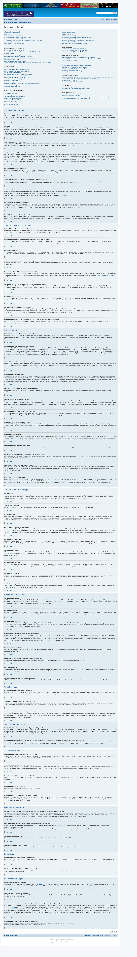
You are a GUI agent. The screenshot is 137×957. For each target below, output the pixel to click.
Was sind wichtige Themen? (10, 101)
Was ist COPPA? (8, 34)
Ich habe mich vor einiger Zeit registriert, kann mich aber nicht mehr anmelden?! (23, 40)
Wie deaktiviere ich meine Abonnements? (72, 81)
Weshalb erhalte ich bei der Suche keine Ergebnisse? (75, 67)
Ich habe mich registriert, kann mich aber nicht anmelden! (18, 37)
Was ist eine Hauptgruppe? (68, 41)
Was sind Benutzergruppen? (69, 35)
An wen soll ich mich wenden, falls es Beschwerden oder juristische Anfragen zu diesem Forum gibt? (86, 97)
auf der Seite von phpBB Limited (54, 886)
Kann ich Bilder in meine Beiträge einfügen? (14, 96)
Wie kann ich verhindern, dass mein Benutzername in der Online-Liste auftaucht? (23, 51)
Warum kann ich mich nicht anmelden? (13, 38)
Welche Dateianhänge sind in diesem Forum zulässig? (75, 87)
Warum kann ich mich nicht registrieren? (13, 35)
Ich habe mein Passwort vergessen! (12, 41)
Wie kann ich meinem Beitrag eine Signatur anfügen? (16, 71)
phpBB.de (113, 275)
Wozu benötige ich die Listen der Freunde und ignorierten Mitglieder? (78, 57)
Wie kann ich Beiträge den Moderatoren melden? (15, 82)
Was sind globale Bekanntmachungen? (13, 98)
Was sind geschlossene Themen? (12, 102)
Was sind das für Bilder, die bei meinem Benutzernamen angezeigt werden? (22, 58)
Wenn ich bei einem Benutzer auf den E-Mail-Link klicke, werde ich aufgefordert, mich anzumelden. (28, 62)
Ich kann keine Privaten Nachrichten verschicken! (74, 48)
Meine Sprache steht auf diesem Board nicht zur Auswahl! (18, 56)
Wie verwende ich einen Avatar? (11, 59)
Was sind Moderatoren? (67, 34)
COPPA (93, 154)
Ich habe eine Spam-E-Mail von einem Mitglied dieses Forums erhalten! (79, 51)
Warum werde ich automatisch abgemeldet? (14, 43)
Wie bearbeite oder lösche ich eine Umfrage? (15, 75)
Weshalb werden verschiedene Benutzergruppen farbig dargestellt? (78, 40)
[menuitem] (15, 19)
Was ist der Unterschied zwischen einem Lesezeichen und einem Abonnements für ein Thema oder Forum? (88, 77)
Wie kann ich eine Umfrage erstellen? (13, 72)
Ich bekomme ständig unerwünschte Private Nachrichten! (76, 50)
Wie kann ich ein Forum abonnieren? (70, 80)
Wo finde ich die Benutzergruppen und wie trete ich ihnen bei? (76, 37)
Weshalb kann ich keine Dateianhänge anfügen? (15, 79)
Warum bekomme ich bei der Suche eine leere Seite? (74, 68)
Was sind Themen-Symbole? (11, 104)
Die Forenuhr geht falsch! (10, 53)
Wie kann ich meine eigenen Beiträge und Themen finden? (76, 71)
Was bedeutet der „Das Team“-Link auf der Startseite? (75, 43)
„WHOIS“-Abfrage (11, 907)
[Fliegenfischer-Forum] (12, 13)
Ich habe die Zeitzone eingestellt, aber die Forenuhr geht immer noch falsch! (22, 55)
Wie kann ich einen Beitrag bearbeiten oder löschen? (16, 69)
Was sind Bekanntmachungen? (11, 99)
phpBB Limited (102, 275)
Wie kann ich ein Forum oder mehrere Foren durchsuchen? (76, 65)
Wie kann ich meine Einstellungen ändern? (14, 50)
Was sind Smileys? (8, 95)
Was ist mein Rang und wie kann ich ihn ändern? (15, 61)
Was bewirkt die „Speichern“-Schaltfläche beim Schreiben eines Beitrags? (22, 83)
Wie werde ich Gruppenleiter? (69, 38)
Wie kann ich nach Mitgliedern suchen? (71, 70)
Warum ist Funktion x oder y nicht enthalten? (72, 95)
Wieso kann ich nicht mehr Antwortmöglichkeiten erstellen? (18, 74)
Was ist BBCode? (8, 92)
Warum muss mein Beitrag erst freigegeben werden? (16, 85)
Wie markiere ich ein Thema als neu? (13, 86)
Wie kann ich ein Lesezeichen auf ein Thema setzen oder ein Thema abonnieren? (81, 78)
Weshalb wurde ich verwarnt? (11, 80)
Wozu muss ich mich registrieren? (12, 32)
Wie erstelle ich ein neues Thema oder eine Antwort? (16, 68)
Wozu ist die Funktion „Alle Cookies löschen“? (15, 45)
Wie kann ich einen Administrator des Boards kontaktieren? (76, 98)
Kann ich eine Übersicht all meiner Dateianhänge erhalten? (76, 88)
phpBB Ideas (81, 895)
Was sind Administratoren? (68, 32)
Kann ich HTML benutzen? (10, 93)
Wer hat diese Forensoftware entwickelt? (72, 94)
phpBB (55, 939)
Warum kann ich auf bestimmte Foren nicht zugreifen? (17, 77)
